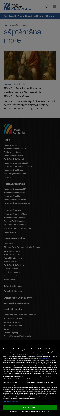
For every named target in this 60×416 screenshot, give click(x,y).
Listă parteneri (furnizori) (10, 401)
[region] (30, 378)
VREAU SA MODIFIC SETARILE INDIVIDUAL (30, 412)
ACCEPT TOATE (30, 407)
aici (31, 371)
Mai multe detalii (44, 358)
